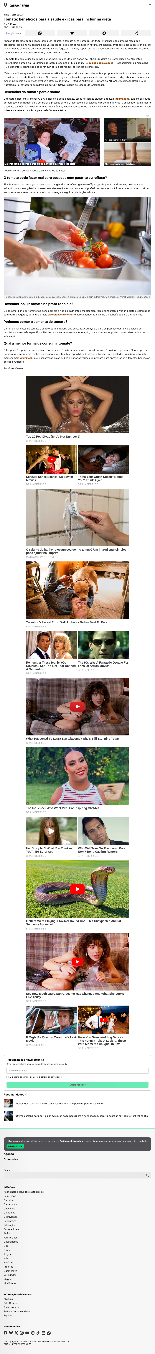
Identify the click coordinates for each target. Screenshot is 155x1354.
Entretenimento (12, 1229)
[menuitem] (77, 1155)
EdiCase (12, 24)
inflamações (122, 98)
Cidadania (9, 1212)
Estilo (7, 1233)
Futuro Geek (11, 1237)
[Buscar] (147, 1175)
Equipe (8, 1315)
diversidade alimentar (61, 314)
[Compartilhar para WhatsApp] (40, 33)
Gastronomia (11, 1241)
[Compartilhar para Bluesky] (72, 33)
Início (6, 15)
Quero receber (77, 1084)
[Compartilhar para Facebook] (104, 33)
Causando (9, 1208)
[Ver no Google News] (13, 33)
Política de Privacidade (71, 1141)
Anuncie (8, 1298)
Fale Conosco (11, 1303)
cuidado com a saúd (100, 62)
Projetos (8, 1266)
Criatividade (11, 1216)
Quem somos (11, 1307)
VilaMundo (10, 1283)
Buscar (7, 1170)
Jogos (7, 1254)
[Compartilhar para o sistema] (136, 33)
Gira (6, 1245)
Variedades (10, 1274)
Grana (7, 1250)
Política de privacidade (17, 1311)
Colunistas (11, 1159)
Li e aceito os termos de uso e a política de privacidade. (36, 1077)
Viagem (8, 1279)
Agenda (9, 1153)
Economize (10, 1220)
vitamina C (26, 357)
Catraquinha (11, 1204)
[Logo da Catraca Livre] (16, 5)
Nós (6, 1258)
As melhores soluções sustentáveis (24, 1191)
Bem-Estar (17, 15)
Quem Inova (10, 1270)
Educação (9, 1225)
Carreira (8, 1200)
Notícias (8, 1262)
